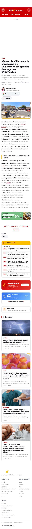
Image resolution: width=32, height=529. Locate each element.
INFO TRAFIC (5, 484)
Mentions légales (6, 517)
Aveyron (21, 493)
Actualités (14, 226)
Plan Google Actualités (8, 515)
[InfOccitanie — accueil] (16, 9)
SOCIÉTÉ (3, 486)
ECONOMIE (4, 493)
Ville (3, 165)
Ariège (21, 496)
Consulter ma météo (17, 301)
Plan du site (4, 512)
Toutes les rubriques (7, 506)
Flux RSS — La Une (6, 510)
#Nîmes (5, 236)
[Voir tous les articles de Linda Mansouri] (3, 89)
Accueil (3, 503)
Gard (3, 58)
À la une (16, 230)
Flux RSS (3, 508)
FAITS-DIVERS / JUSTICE (8, 489)
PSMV (9, 183)
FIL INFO (5, 14)
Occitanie (25, 226)
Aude (20, 486)
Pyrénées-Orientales (25, 489)
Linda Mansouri (11, 88)
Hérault (21, 484)
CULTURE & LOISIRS (7, 491)
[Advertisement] (16, 37)
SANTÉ (3, 496)
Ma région (16, 14)
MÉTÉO (27, 14)
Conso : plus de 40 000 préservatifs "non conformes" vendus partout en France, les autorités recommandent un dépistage (14, 448)
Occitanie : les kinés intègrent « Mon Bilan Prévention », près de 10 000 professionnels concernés (16, 411)
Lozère (21, 491)
